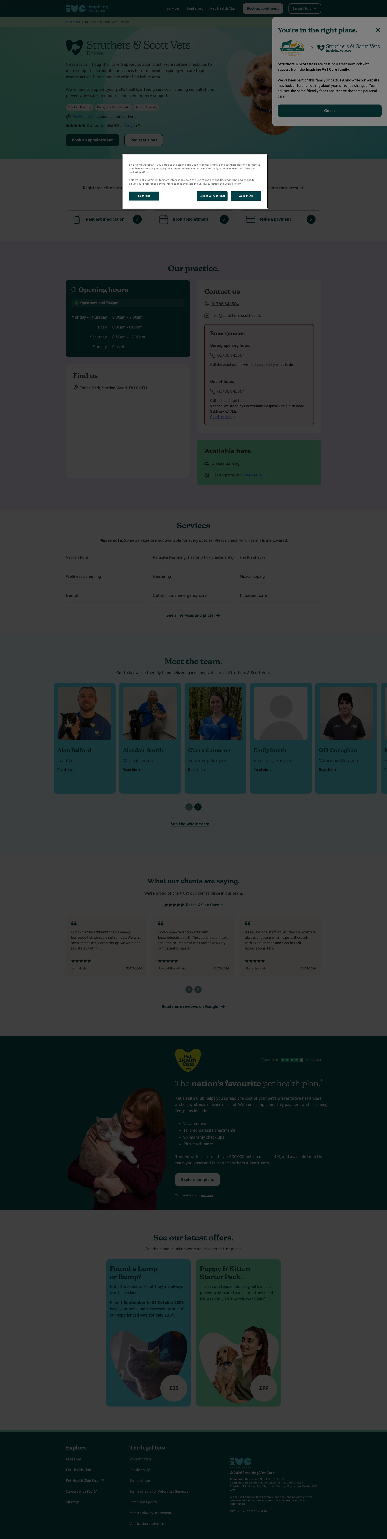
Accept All (246, 195)
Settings (144, 195)
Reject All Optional (212, 195)
